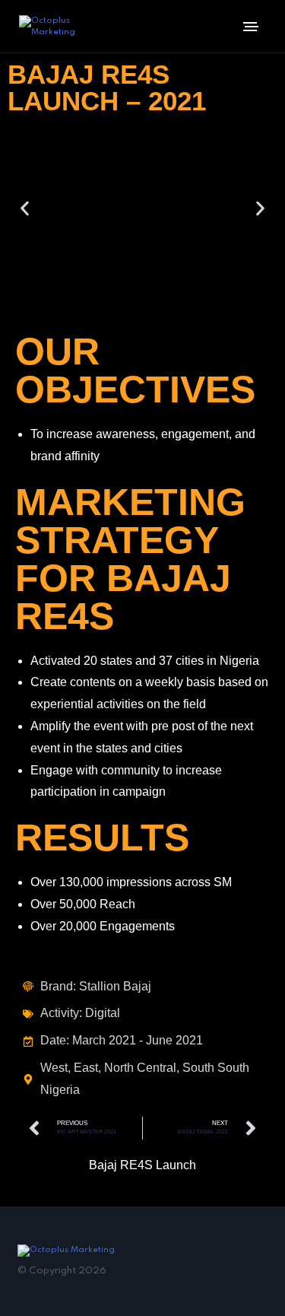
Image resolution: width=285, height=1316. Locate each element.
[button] (24, 208)
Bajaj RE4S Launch (142, 1165)
